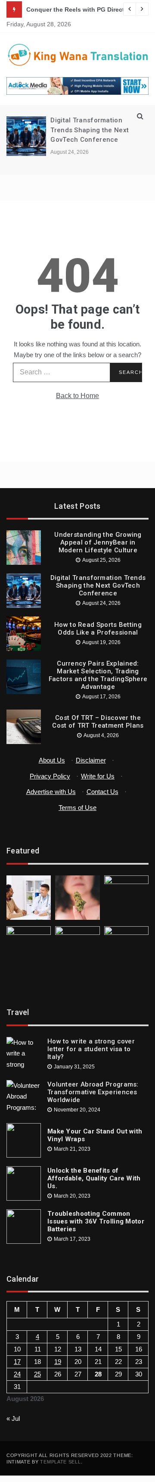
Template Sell (60, 1461)
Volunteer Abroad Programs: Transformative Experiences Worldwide (93, 1092)
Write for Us (98, 776)
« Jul (13, 1418)
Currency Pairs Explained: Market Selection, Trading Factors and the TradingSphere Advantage (98, 675)
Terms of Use (77, 807)
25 (37, 1374)
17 (17, 1361)
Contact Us (102, 791)
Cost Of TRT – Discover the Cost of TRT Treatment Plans (97, 721)
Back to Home (77, 395)
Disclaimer (91, 760)
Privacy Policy (50, 776)
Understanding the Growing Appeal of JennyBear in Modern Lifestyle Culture (98, 542)
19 (57, 1361)
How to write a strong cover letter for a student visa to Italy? (91, 1049)
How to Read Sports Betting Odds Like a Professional (98, 628)
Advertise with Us (51, 791)
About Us (52, 760)
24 (17, 1374)
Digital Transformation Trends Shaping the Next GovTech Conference (89, 129)
